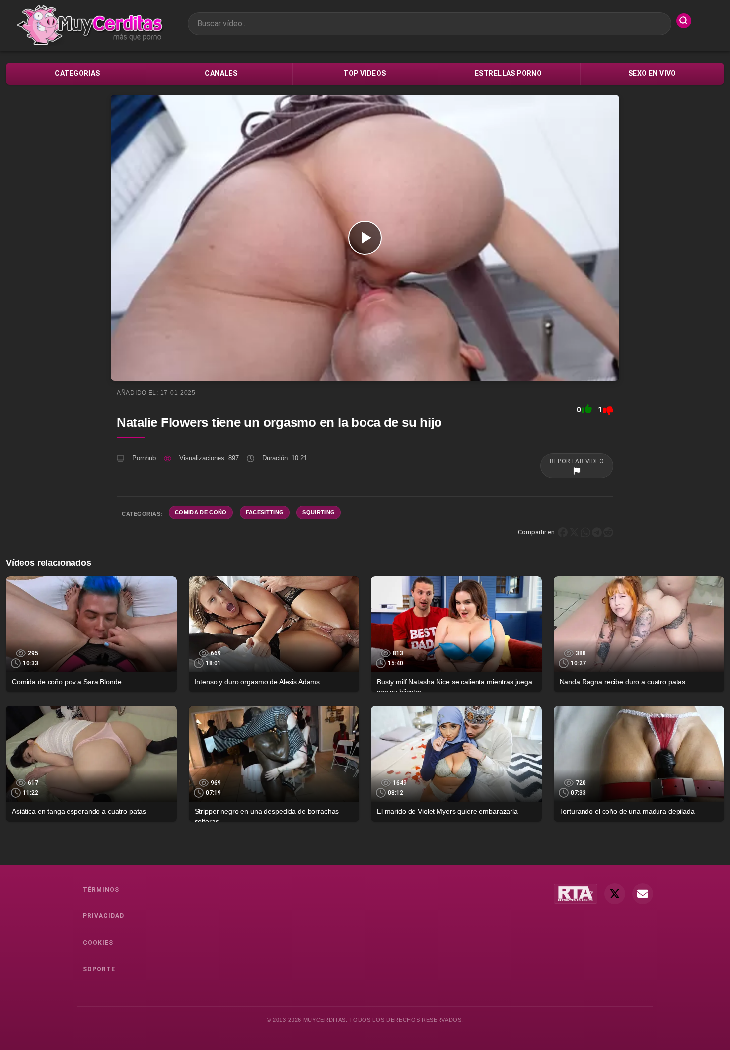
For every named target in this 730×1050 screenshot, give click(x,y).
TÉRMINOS (101, 889)
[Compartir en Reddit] (608, 532)
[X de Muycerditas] (614, 893)
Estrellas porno (508, 73)
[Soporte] (642, 893)
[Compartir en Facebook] (563, 532)
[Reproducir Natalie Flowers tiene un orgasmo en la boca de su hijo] (365, 238)
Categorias (77, 73)
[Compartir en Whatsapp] (585, 532)
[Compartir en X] (574, 532)
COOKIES (98, 942)
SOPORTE (99, 969)
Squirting (318, 512)
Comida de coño (201, 512)
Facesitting (265, 512)
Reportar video (577, 461)
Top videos (364, 73)
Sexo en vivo (652, 73)
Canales (221, 73)
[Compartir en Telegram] (597, 532)
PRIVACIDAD (103, 915)
